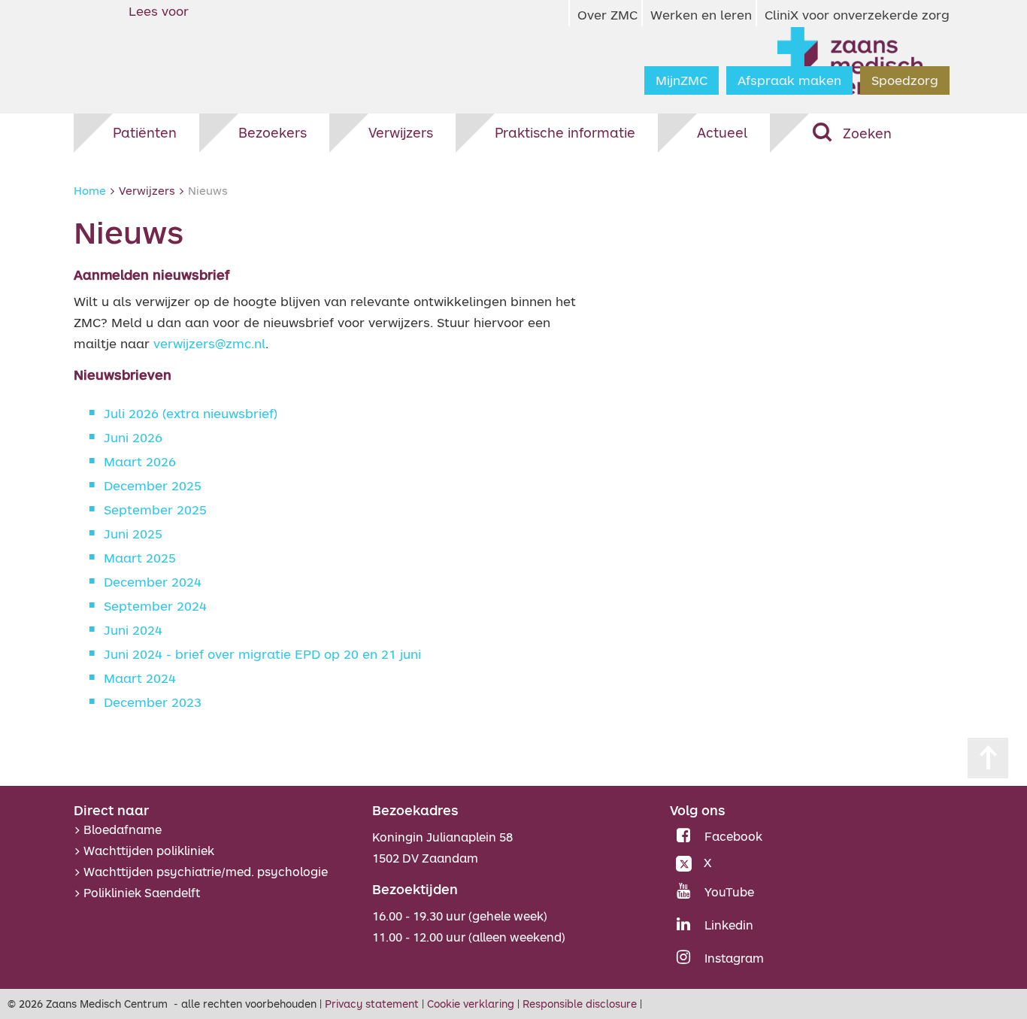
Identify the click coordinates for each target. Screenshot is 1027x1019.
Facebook (733, 836)
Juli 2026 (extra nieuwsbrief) (190, 413)
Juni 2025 (133, 533)
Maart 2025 (140, 558)
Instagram (734, 958)
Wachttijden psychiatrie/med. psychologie (205, 871)
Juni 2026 (133, 437)
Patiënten (145, 132)
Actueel (722, 132)
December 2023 (152, 702)
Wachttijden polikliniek (148, 850)
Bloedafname (122, 829)
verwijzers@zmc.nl (209, 343)
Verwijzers (400, 132)
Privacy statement (372, 1003)
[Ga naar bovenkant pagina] (988, 758)
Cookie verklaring (470, 1003)
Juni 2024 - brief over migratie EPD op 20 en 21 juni (262, 654)
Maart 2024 (140, 678)
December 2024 (152, 582)
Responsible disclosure (580, 1003)
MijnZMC (681, 80)
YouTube (729, 891)
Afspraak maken (789, 80)
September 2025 (155, 509)
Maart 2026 (140, 461)
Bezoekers (272, 132)
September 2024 (155, 606)
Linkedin (728, 925)
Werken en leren (701, 15)
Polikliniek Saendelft (141, 892)
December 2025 (152, 485)
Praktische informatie (565, 132)
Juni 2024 (133, 630)
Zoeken (867, 133)
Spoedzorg (904, 80)
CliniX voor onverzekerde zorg (857, 15)
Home (90, 190)
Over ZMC (607, 15)
